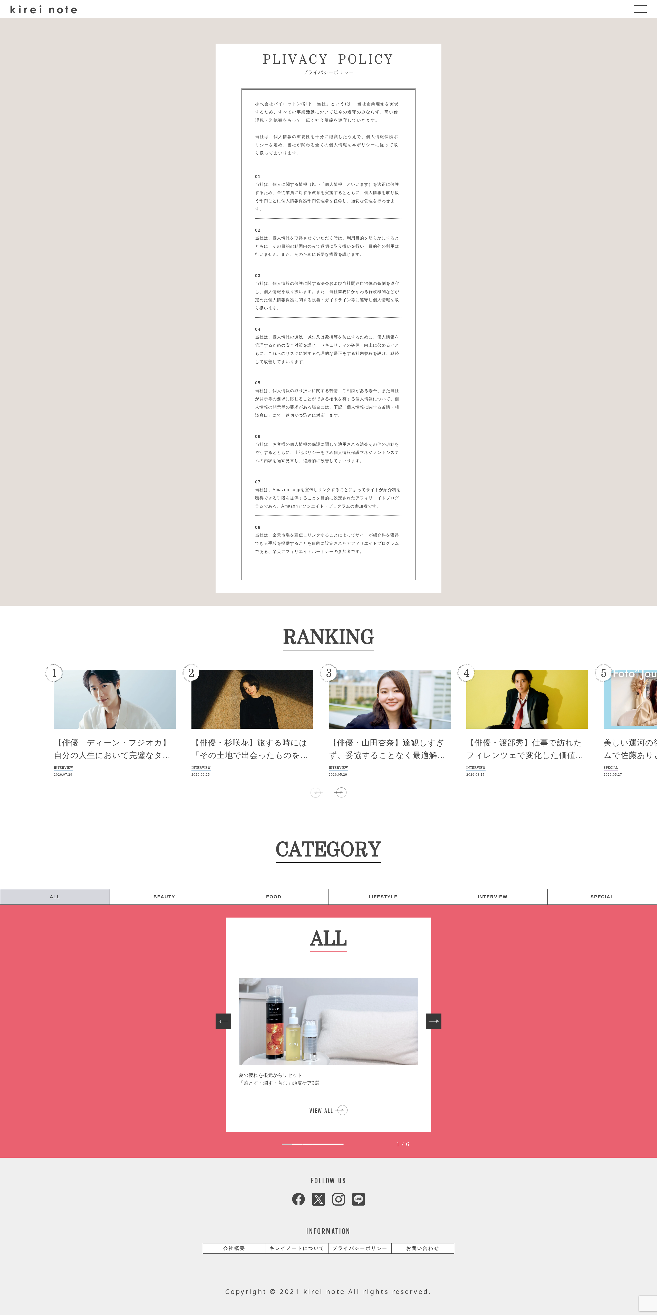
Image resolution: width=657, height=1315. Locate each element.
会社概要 (234, 1248)
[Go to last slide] (223, 1021)
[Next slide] (433, 1021)
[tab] (287, 1144)
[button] (340, 792)
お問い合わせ (423, 1248)
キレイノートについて (297, 1248)
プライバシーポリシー (360, 1248)
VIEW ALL (321, 1110)
